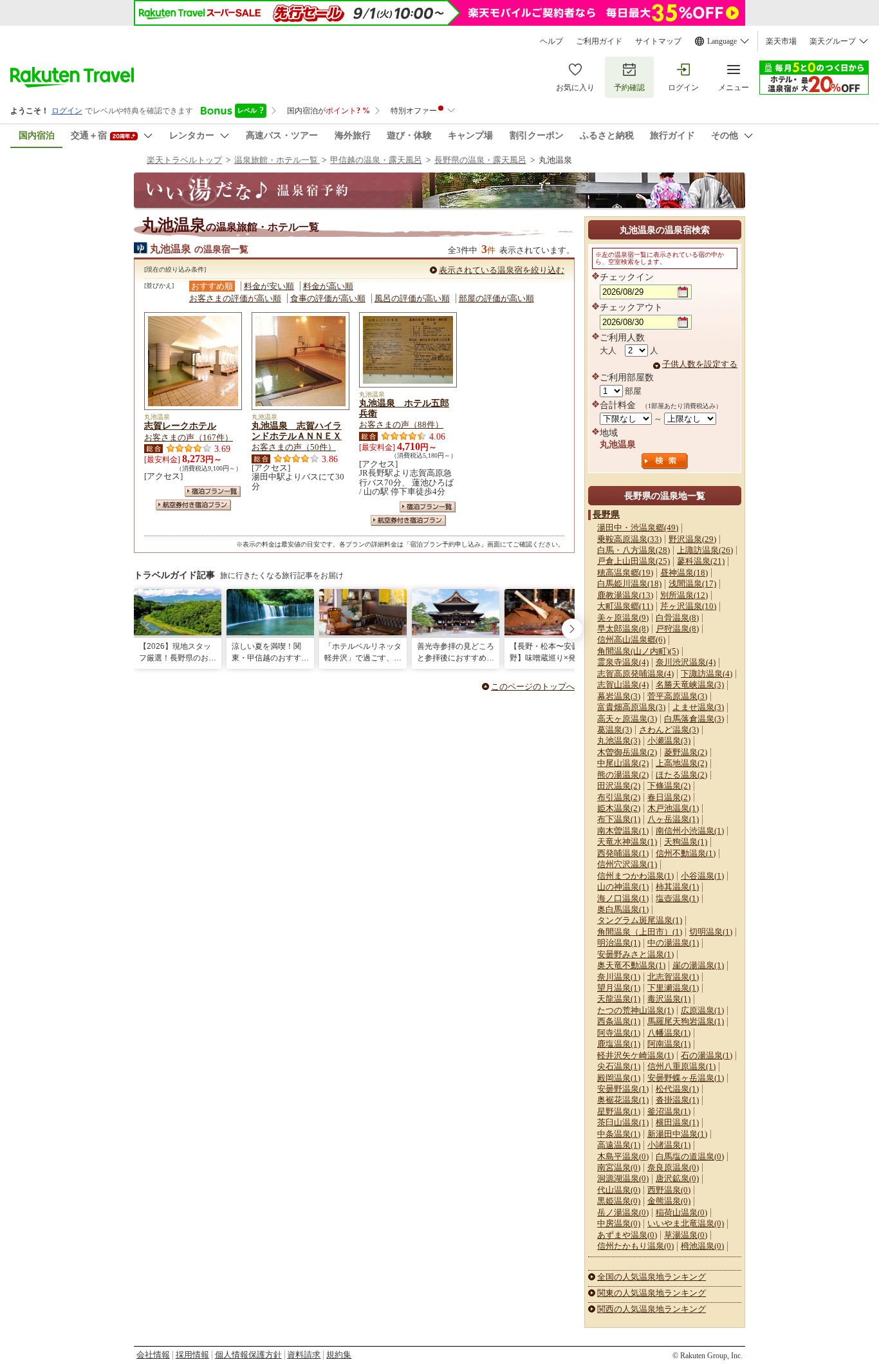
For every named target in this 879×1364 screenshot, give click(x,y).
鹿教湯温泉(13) (625, 595)
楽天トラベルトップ (184, 160)
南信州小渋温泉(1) (690, 831)
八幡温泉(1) (668, 1033)
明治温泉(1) (618, 943)
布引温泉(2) (618, 797)
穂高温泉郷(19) (625, 572)
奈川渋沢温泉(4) (686, 662)
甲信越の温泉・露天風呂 (376, 160)
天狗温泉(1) (685, 841)
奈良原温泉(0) (673, 1167)
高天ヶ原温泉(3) (627, 719)
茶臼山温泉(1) (623, 1122)
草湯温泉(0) (685, 1235)
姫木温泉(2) (618, 808)
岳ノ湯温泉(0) (623, 1212)
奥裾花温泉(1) (623, 1100)
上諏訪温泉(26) (705, 550)
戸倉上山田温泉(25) (633, 561)
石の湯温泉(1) (706, 1055)
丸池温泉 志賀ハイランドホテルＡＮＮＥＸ (297, 430)
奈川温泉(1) (618, 977)
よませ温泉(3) (698, 707)
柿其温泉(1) (677, 887)
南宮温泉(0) (618, 1167)
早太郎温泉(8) (623, 628)
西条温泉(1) (618, 1021)
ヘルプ (551, 41)
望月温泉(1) (618, 988)
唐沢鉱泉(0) (677, 1178)
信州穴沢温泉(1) (627, 864)
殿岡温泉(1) (618, 1078)
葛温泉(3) (614, 729)
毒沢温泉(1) (668, 999)
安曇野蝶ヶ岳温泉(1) (685, 1078)
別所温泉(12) (684, 595)
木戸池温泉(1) (673, 808)
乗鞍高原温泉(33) (629, 539)
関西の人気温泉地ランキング (651, 1309)
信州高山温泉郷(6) (631, 639)
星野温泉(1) (618, 1111)
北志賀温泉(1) (673, 977)
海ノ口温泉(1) (623, 898)
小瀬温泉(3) (668, 740)
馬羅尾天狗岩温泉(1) (685, 1021)
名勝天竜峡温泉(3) (690, 684)
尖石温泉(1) (618, 1066)
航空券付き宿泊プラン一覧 (193, 505)
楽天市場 (781, 41)
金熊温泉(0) (668, 1201)
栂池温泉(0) (702, 1246)
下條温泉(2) (668, 785)
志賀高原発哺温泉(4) (635, 673)
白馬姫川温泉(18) (629, 583)
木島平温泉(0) (623, 1156)
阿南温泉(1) (668, 1044)
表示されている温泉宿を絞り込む (501, 270)
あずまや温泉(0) (627, 1235)
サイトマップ (658, 41)
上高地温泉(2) (681, 763)
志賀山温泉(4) (623, 684)
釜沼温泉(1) (668, 1111)
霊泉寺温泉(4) (623, 662)
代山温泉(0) (618, 1190)
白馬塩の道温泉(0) (690, 1156)
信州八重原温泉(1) (681, 1066)
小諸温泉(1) (668, 1145)
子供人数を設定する (699, 364)
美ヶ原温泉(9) (623, 617)
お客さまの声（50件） (294, 447)
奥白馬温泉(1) (623, 909)
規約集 (338, 1354)
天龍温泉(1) (618, 999)
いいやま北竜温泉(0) (685, 1223)
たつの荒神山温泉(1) (635, 1010)
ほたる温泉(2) (681, 775)
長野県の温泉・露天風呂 (480, 160)
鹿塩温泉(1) (618, 1044)
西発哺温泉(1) (623, 853)
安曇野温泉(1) (623, 1089)
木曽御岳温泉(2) (627, 752)
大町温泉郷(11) (625, 606)
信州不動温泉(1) (686, 853)
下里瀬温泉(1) (673, 988)
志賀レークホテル (180, 425)
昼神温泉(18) (684, 572)
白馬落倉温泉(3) (694, 719)
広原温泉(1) (702, 1010)
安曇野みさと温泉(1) (635, 954)
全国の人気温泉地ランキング (651, 1277)
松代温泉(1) (677, 1089)
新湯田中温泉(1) (677, 1134)
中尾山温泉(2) (623, 763)
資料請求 (303, 1354)
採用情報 (192, 1354)
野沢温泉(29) (692, 539)
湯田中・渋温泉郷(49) (637, 527)
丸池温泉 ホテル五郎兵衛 (404, 408)
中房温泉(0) (618, 1223)
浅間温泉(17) (692, 583)
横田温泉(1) (677, 1122)
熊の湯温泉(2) (623, 775)
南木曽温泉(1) (623, 831)
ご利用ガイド (599, 41)
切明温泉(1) (710, 932)
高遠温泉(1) (618, 1145)
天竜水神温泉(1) (627, 841)
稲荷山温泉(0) (681, 1212)
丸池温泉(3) (618, 740)
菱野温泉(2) (685, 752)
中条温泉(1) (618, 1134)
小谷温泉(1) (702, 876)
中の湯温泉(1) (673, 943)
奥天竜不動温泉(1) (631, 965)
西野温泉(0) (668, 1190)
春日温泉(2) (668, 797)
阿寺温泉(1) (618, 1033)
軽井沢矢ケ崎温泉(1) (635, 1055)
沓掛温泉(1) (677, 1100)
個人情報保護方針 (248, 1354)
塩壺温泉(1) (677, 898)
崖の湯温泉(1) (698, 965)
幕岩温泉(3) (618, 696)
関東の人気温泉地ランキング (651, 1293)
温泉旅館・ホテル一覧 (277, 160)
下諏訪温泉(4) (706, 673)
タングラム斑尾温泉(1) (639, 920)
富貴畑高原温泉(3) (631, 707)
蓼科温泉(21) (701, 561)
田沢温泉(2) (618, 785)
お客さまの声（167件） (188, 437)
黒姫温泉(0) (618, 1201)
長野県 (606, 514)
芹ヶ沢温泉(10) (688, 606)
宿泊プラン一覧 (213, 491)
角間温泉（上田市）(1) (639, 932)
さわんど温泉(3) (669, 729)
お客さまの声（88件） (401, 424)
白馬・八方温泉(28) (633, 550)
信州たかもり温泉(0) (635, 1246)
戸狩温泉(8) (677, 628)
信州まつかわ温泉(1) (635, 876)
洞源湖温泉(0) (623, 1178)
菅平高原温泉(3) (677, 696)
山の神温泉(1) (623, 887)
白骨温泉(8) (677, 617)
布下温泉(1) (618, 819)
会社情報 (153, 1354)
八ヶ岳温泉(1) (673, 819)
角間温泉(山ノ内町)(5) (638, 651)
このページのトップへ (533, 686)
